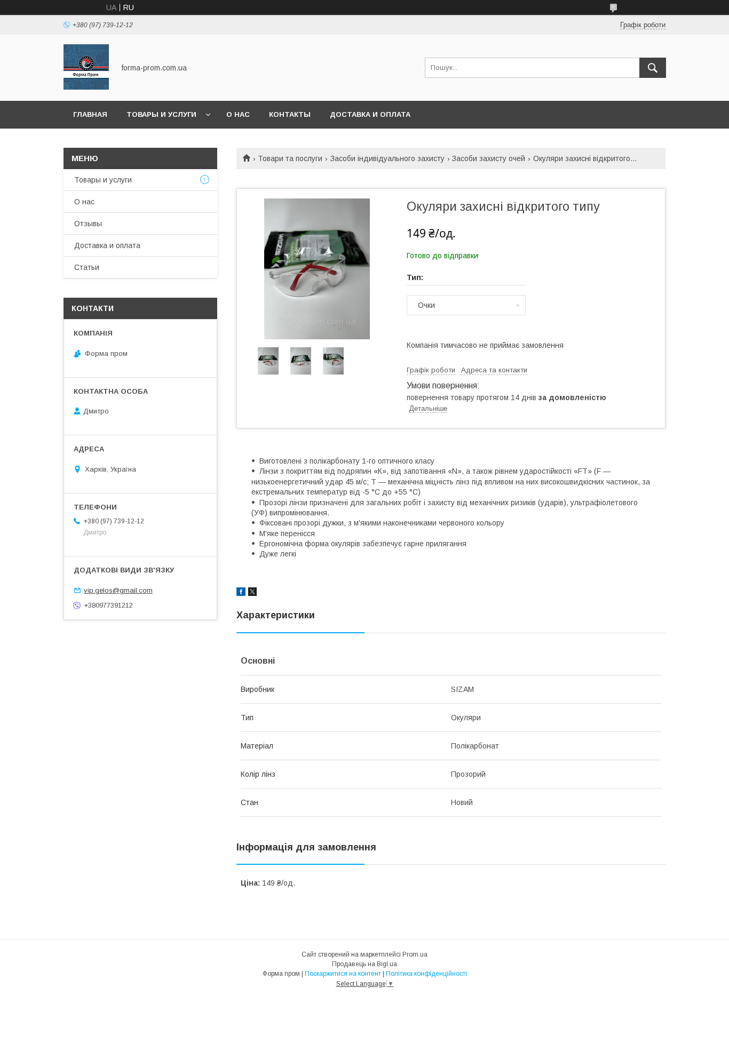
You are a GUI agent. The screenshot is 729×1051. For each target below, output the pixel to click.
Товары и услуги (161, 114)
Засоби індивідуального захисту (387, 158)
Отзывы (88, 223)
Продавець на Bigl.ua (364, 964)
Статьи (86, 267)
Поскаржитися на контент (343, 973)
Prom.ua (414, 954)
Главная (90, 114)
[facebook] (240, 593)
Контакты (290, 114)
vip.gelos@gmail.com (118, 590)
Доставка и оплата (370, 114)
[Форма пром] (86, 87)
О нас (238, 114)
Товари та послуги (290, 158)
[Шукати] (652, 68)
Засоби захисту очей (488, 158)
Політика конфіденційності (426, 973)
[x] (252, 593)
